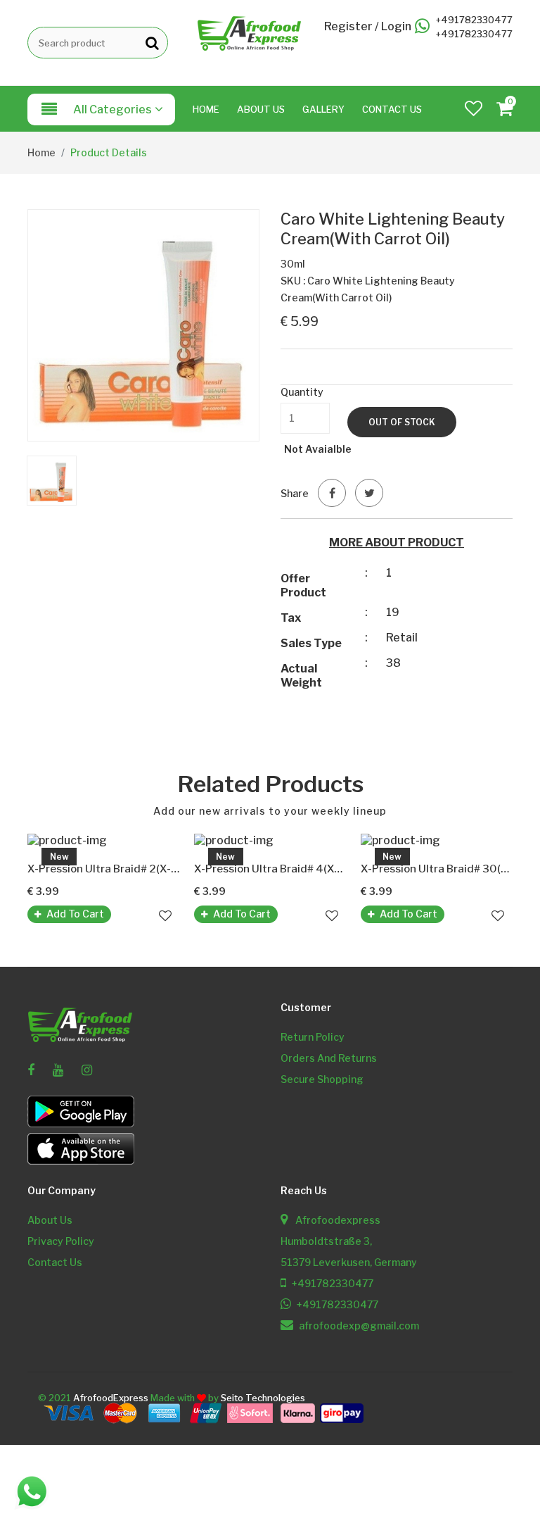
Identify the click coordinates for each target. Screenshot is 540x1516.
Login (396, 26)
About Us (261, 109)
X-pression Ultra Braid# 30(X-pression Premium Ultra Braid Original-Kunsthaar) (437, 869)
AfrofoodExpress (110, 1397)
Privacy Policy (60, 1241)
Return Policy (313, 1037)
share (295, 493)
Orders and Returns (329, 1058)
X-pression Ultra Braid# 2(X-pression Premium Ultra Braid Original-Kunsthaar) (103, 869)
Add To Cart (75, 914)
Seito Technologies (263, 1397)
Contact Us (392, 109)
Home (206, 109)
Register (348, 26)
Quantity (302, 392)
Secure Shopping (322, 1079)
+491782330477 (474, 20)
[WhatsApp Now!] (31, 1490)
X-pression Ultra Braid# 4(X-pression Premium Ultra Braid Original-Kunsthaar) (270, 869)
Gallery (323, 109)
